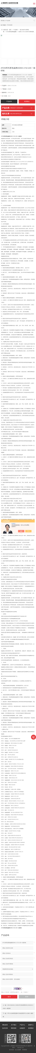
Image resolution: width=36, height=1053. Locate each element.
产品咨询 (9, 101)
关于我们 (13, 1025)
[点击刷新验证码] (17, 988)
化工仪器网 (18, 1049)
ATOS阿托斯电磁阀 (11, 31)
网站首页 (5, 1025)
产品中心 (22, 1025)
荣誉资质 (13, 1028)
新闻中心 (31, 1025)
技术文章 (5, 1028)
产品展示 (15, 29)
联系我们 (27, 101)
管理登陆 (24, 1049)
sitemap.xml (20, 1047)
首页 (10, 29)
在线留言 (22, 1028)
